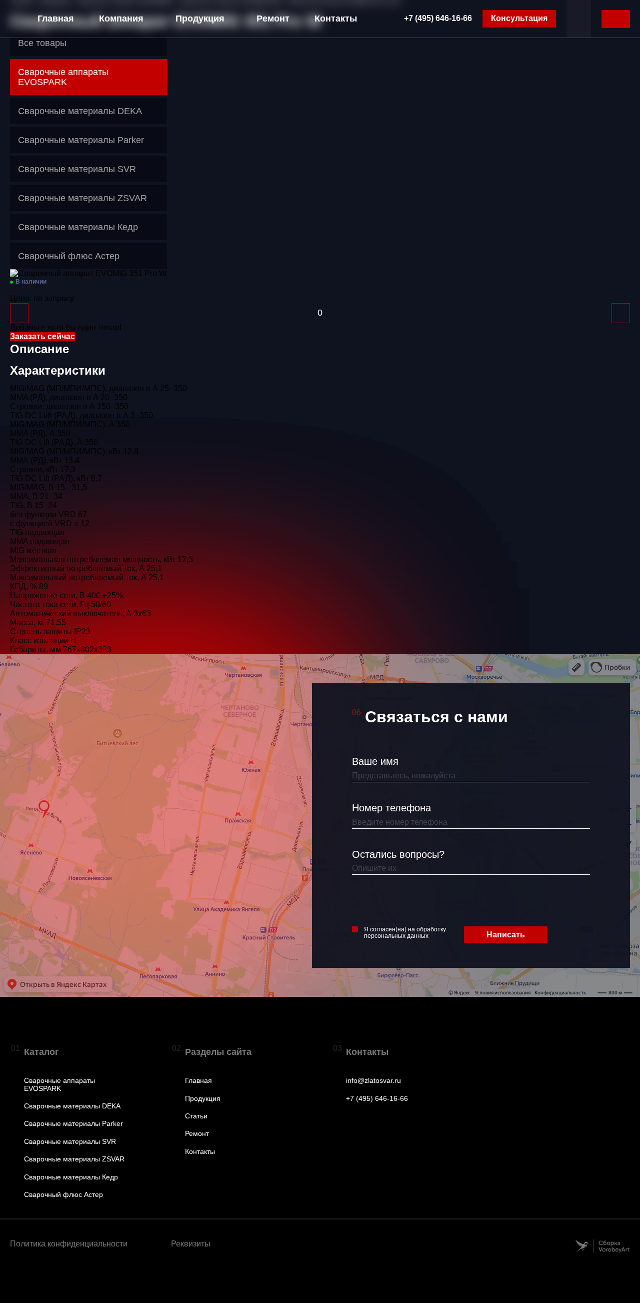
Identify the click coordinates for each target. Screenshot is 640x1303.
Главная (56, 19)
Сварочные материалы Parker (73, 1123)
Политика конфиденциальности (69, 1243)
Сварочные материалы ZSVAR (74, 1159)
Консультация (519, 18)
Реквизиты (190, 1243)
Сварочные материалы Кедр (71, 1177)
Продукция (200, 19)
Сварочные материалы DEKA (72, 1106)
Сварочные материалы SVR (70, 1141)
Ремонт (273, 19)
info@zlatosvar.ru (373, 1080)
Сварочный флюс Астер (63, 1194)
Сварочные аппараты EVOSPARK (59, 1084)
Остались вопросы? (398, 854)
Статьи (196, 1116)
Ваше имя (375, 761)
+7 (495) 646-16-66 (438, 18)
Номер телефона (391, 807)
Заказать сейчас (42, 336)
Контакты (335, 19)
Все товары (42, 43)
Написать (505, 934)
